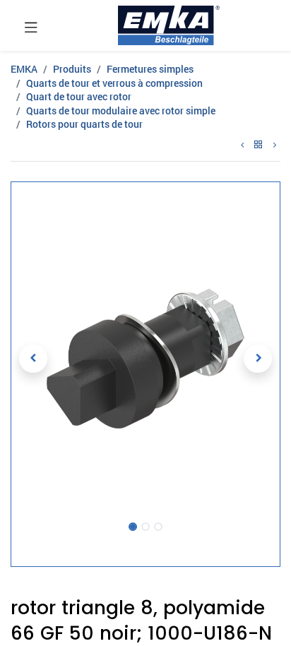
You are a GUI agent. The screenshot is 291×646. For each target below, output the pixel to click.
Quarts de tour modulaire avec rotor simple (120, 110)
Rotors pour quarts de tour (84, 124)
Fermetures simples (150, 69)
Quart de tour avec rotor (78, 96)
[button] (33, 358)
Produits (72, 69)
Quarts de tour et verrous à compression (114, 83)
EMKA (24, 69)
